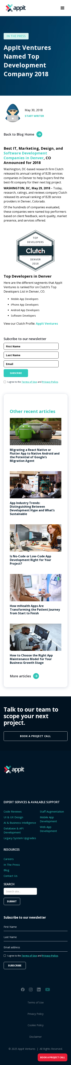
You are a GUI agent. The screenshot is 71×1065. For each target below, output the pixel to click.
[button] (62, 8)
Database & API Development (14, 830)
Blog (6, 870)
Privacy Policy (35, 1014)
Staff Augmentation (52, 811)
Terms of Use (35, 1002)
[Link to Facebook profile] (23, 989)
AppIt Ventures (47, 324)
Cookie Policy (36, 1025)
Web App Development (48, 829)
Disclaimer (35, 1036)
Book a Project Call (52, 1057)
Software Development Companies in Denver (25, 155)
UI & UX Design (13, 817)
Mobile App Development (48, 819)
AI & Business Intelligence (20, 822)
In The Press (12, 864)
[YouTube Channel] (47, 989)
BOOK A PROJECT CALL (35, 736)
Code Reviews (13, 811)
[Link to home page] (15, 8)
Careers (9, 859)
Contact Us (10, 876)
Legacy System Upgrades (20, 838)
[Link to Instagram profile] (31, 989)
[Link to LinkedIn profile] (39, 989)
